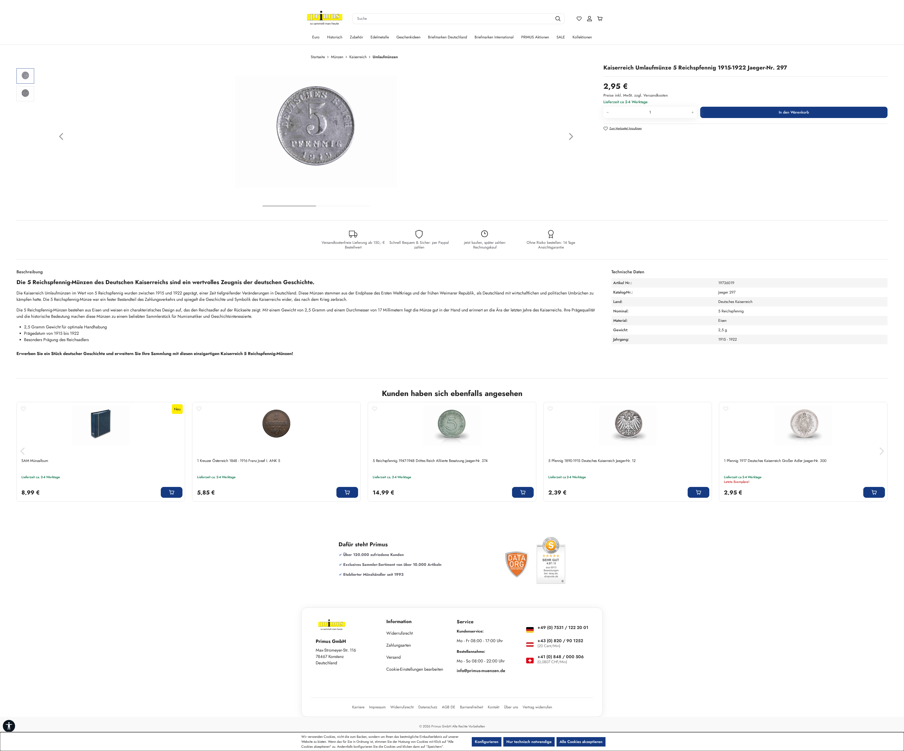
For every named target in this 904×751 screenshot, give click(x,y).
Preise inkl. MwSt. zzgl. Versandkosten (635, 95)
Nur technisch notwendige (529, 741)
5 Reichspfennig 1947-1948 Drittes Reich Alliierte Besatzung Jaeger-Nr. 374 (430, 460)
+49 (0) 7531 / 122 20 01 (562, 627)
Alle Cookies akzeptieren (581, 741)
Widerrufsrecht (399, 633)
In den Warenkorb (794, 112)
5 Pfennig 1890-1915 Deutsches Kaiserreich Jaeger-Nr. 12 (592, 460)
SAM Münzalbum (34, 460)
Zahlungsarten (398, 645)
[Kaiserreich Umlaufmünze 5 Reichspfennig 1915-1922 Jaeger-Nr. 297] (316, 132)
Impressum (377, 707)
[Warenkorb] (601, 18)
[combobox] (453, 18)
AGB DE (448, 707)
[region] (307, 138)
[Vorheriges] (61, 137)
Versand (393, 657)
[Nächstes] (571, 137)
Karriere (358, 707)
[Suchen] (559, 18)
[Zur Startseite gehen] (324, 18)
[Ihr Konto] (589, 18)
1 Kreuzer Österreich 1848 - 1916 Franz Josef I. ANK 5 (238, 460)
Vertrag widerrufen (537, 707)
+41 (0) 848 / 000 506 (560, 656)
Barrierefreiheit (471, 707)
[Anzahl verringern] (607, 112)
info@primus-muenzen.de (481, 671)
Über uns (511, 707)
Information (399, 621)
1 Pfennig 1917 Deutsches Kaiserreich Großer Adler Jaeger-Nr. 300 (775, 460)
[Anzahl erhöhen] (693, 112)
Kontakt (493, 707)
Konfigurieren (486, 741)
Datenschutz (427, 707)
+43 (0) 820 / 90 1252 (560, 640)
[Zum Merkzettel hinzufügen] (23, 408)
